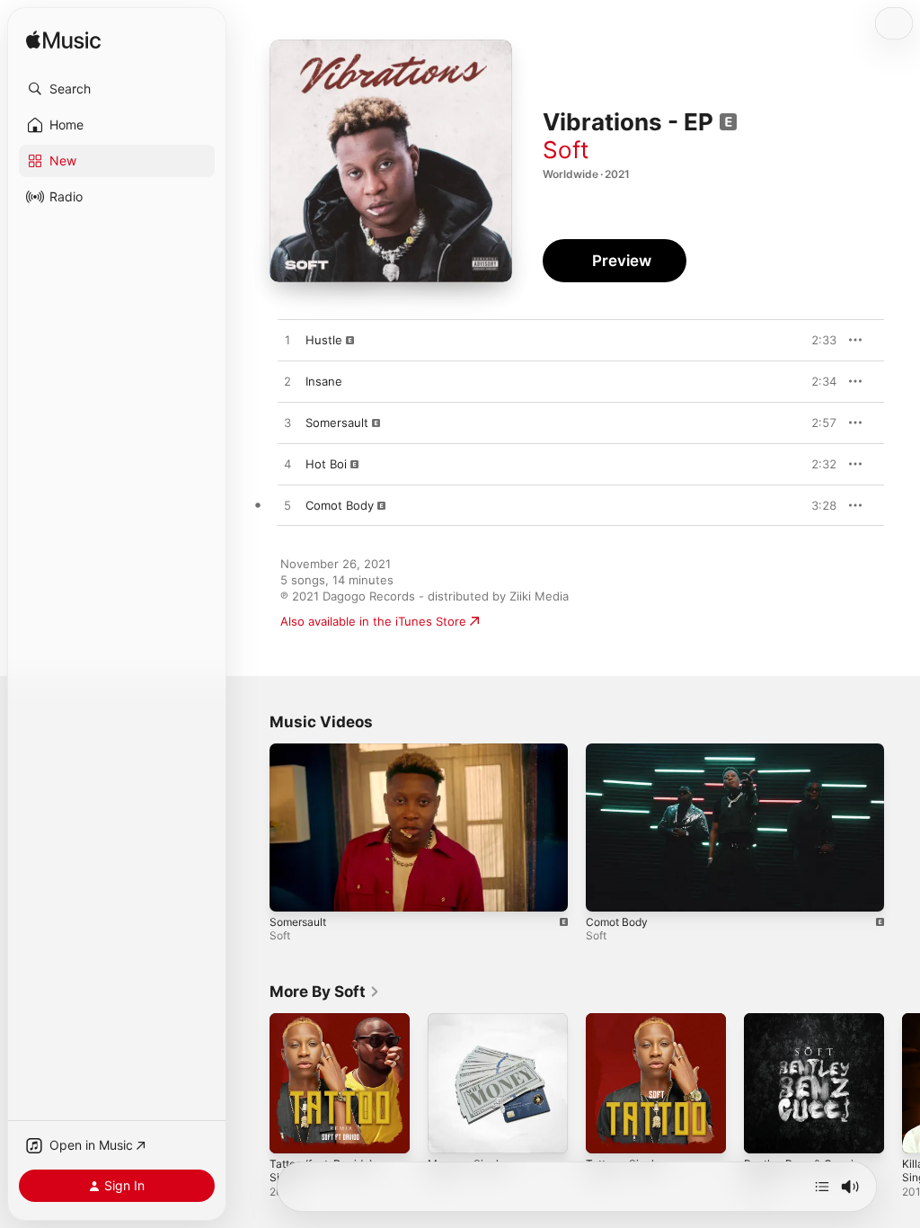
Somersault (298, 922)
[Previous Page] (251, 1083)
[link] (325, 991)
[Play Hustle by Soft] (287, 341)
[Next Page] (902, 1083)
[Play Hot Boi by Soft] (287, 465)
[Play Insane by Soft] (287, 382)
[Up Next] (822, 1186)
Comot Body (617, 922)
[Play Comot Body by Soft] (287, 506)
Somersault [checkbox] (336, 422)
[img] (63, 41)
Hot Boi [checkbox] (326, 464)
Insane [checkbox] (323, 381)
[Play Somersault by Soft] (287, 423)
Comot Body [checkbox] (339, 505)
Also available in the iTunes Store (373, 621)
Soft (565, 150)
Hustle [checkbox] (323, 340)
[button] (117, 89)
